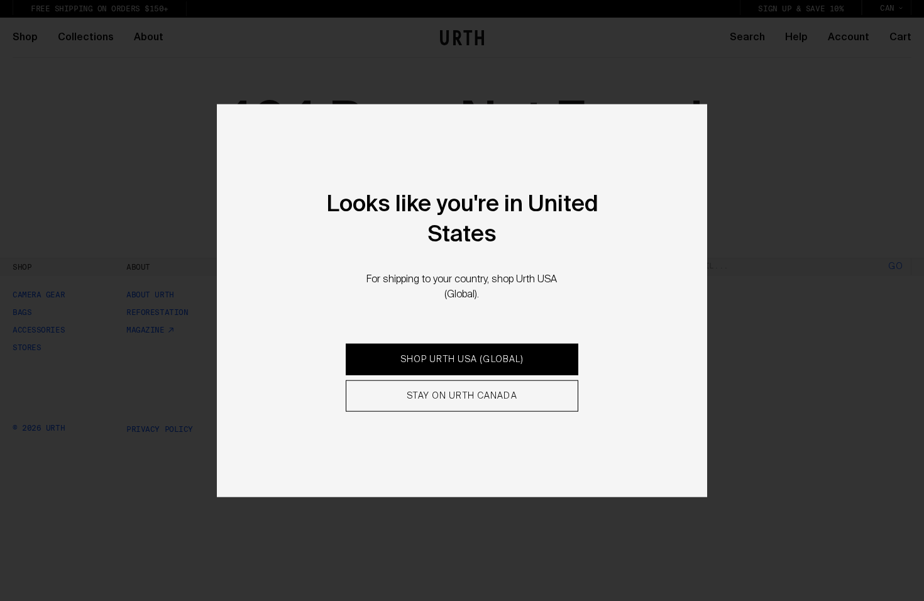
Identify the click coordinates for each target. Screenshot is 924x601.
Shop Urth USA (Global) (462, 359)
